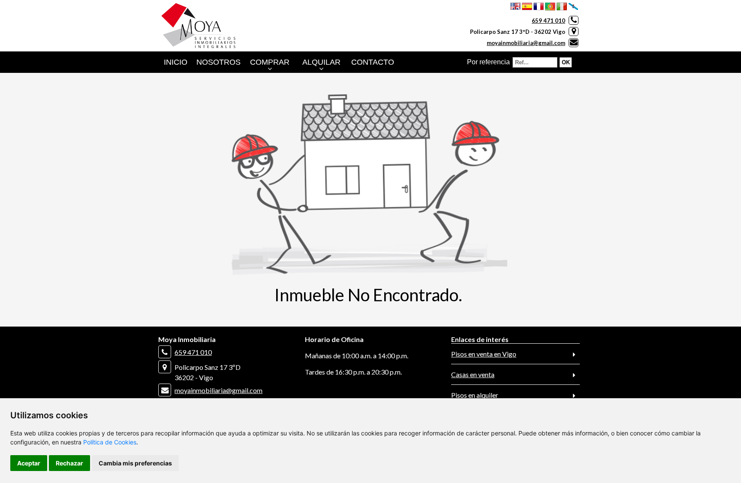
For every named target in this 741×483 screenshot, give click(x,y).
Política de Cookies (109, 442)
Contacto (372, 62)
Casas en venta (472, 374)
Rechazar (69, 463)
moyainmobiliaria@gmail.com (526, 42)
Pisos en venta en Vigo (483, 354)
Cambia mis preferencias (135, 463)
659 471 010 (548, 20)
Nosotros (218, 62)
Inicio (175, 62)
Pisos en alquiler (474, 395)
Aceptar (28, 463)
